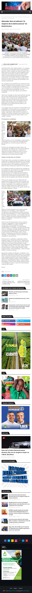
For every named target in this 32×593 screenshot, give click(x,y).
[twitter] (23, 320)
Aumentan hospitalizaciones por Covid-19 (19, 299)
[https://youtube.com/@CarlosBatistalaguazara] (19, 540)
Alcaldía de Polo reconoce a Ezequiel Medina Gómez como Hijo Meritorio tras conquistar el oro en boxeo (19, 504)
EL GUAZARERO (6, 29)
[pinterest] (26, 540)
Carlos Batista (26, 590)
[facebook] (9, 320)
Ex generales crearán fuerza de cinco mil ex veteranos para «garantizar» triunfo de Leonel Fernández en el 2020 (19, 306)
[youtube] (23, 324)
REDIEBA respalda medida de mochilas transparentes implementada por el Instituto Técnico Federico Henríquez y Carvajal (19, 512)
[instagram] (9, 324)
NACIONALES (7, 17)
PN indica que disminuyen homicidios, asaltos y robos (18, 292)
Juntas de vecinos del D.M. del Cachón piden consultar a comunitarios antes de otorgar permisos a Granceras (19, 521)
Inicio (3, 17)
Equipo (15, 588)
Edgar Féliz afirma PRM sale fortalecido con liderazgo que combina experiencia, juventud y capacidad (19, 528)
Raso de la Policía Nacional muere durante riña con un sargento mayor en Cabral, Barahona (15, 452)
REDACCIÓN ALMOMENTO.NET (10, 64)
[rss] (12, 540)
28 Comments (10, 65)
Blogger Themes (12, 590)
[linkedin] (23, 540)
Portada (5, 65)
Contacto (20, 588)
